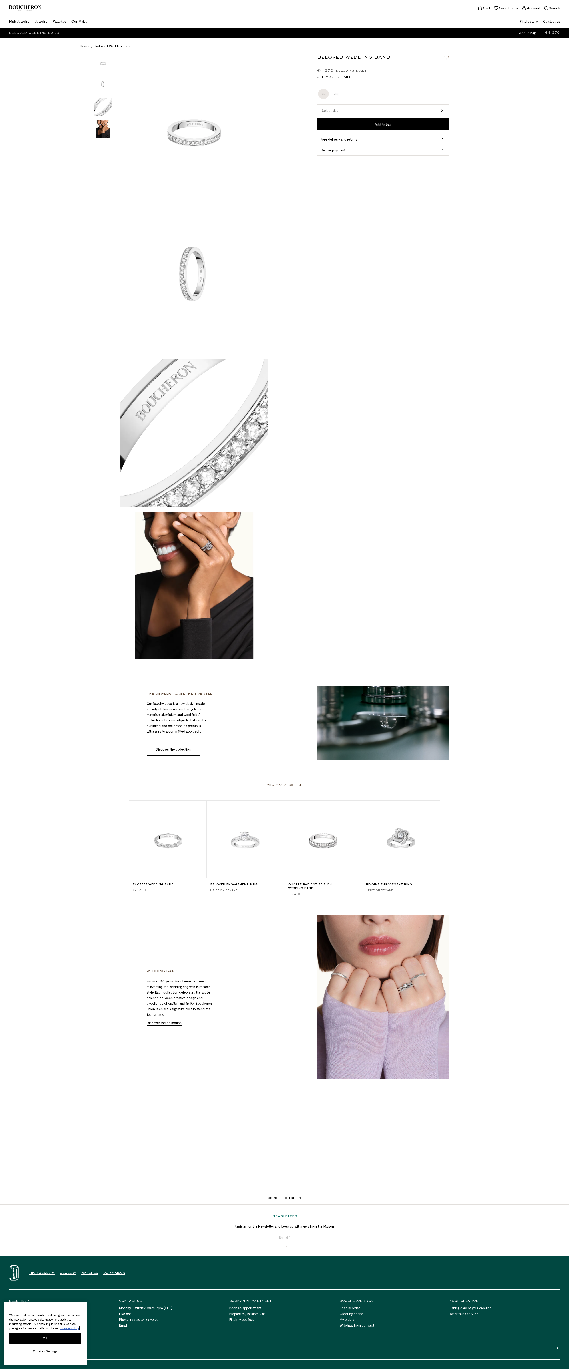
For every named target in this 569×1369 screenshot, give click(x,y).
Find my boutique (242, 1319)
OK (45, 1338)
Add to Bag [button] (527, 33)
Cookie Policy (69, 1328)
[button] (383, 111)
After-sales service (464, 1314)
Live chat (126, 1314)
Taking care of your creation (470, 1308)
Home (84, 46)
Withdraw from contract (357, 1325)
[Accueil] (14, 1273)
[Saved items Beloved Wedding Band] (446, 57)
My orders (347, 1319)
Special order (350, 1308)
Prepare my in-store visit (247, 1314)
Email (123, 1325)
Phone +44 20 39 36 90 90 (138, 1319)
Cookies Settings (45, 1351)
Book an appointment (245, 1308)
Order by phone (351, 1314)
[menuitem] (484, 8)
